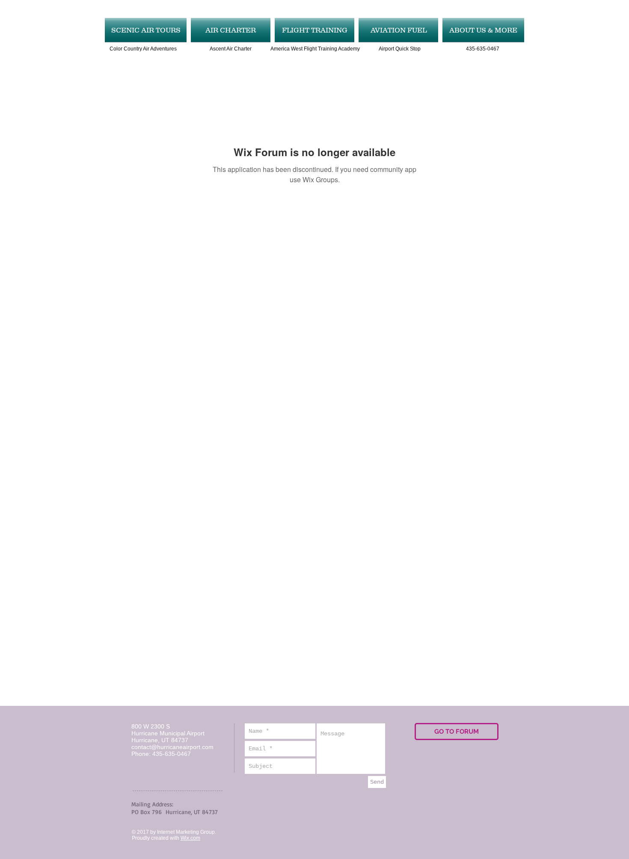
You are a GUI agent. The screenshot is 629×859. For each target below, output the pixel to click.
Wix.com (190, 838)
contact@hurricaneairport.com (172, 746)
